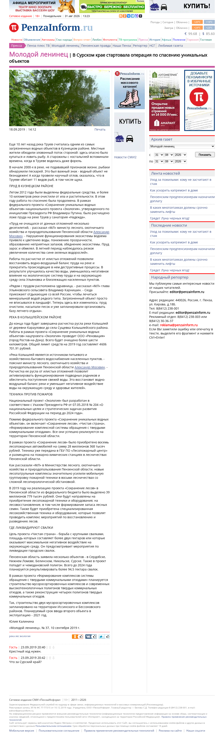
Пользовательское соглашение (59, 730)
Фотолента (110, 39)
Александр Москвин (90, 367)
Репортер (140, 45)
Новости (16, 39)
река (12, 636)
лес (17, 636)
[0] (50, 647)
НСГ (152, 45)
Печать (99, 129)
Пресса (143, 39)
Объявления (32, 39)
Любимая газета (170, 45)
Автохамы (48, 39)
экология (25, 636)
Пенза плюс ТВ (38, 45)
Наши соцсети (195, 730)
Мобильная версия (21, 730)
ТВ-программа (128, 39)
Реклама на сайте (170, 730)
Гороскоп (193, 39)
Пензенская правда (96, 45)
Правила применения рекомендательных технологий (119, 730)
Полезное (179, 39)
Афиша (166, 39)
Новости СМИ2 (125, 157)
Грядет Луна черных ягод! (169, 218)
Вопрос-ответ (82, 39)
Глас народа (64, 39)
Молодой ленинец (65, 45)
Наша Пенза (122, 45)
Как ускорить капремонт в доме (174, 190)
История (154, 39)
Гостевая (206, 39)
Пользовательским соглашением (53, 725)
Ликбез (97, 39)
